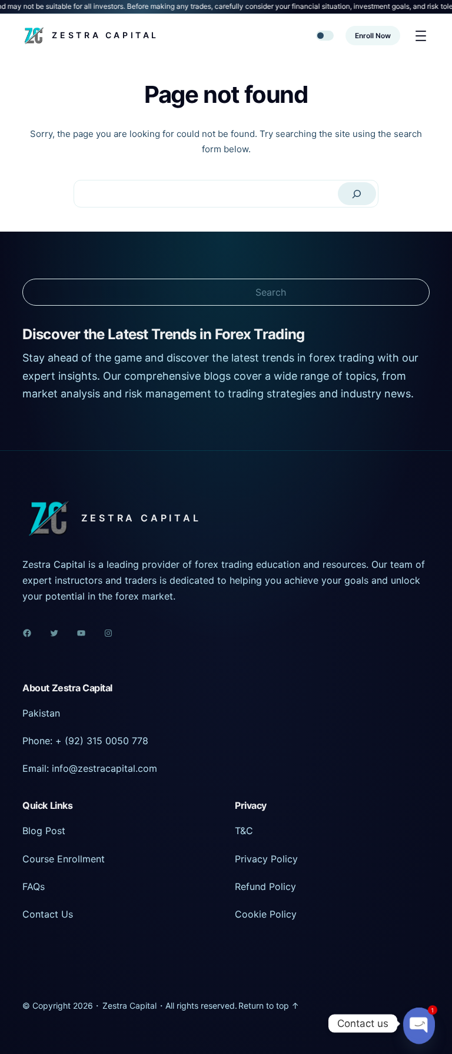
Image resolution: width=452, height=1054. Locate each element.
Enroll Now (373, 35)
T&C (244, 830)
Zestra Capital (105, 35)
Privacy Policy (266, 859)
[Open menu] (421, 36)
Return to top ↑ (268, 1005)
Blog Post (43, 830)
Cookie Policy (266, 914)
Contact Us (47, 914)
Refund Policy (265, 886)
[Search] (357, 193)
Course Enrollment (63, 859)
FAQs (33, 886)
